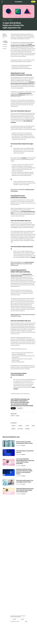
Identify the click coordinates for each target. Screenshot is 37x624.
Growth (27, 425)
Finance (33, 425)
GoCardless (27, 428)
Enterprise (13, 415)
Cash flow (20, 425)
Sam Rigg (4, 34)
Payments (17, 415)
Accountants (20, 428)
